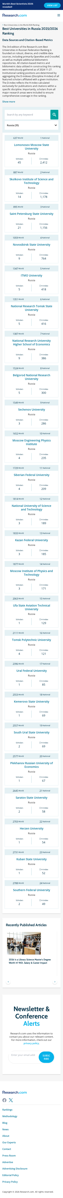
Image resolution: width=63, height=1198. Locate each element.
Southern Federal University (31, 890)
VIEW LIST (52, 5)
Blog (4, 1122)
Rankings (7, 1109)
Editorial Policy (10, 1175)
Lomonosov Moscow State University (31, 146)
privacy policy (31, 1043)
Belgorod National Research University (31, 377)
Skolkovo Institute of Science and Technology (31, 181)
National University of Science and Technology (31, 507)
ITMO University (31, 275)
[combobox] (31, 125)
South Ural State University (31, 732)
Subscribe (46, 1057)
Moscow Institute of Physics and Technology (31, 573)
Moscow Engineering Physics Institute (31, 442)
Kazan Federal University (31, 540)
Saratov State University (31, 798)
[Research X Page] (11, 1100)
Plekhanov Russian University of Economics (31, 765)
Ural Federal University (31, 671)
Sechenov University (31, 409)
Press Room (9, 1155)
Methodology (9, 1116)
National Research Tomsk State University (31, 308)
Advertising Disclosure (14, 1168)
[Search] (54, 114)
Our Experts (9, 1142)
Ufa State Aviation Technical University (31, 607)
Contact (6, 1149)
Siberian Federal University (31, 475)
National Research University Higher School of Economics (31, 342)
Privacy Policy (10, 1181)
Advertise (7, 1162)
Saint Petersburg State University (31, 214)
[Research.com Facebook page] (4, 1100)
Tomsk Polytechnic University (31, 640)
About (5, 1135)
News (5, 1129)
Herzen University (31, 828)
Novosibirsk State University (31, 245)
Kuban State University (31, 859)
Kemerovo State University (31, 701)
